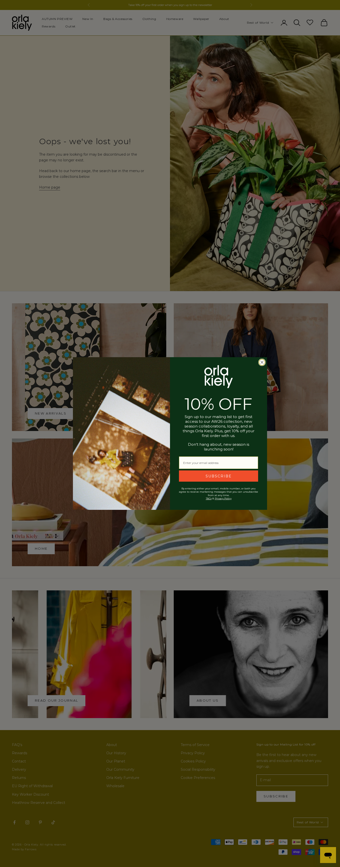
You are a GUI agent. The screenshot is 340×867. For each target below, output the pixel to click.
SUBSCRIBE (219, 476)
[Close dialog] (262, 362)
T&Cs (209, 498)
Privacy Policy (223, 498)
